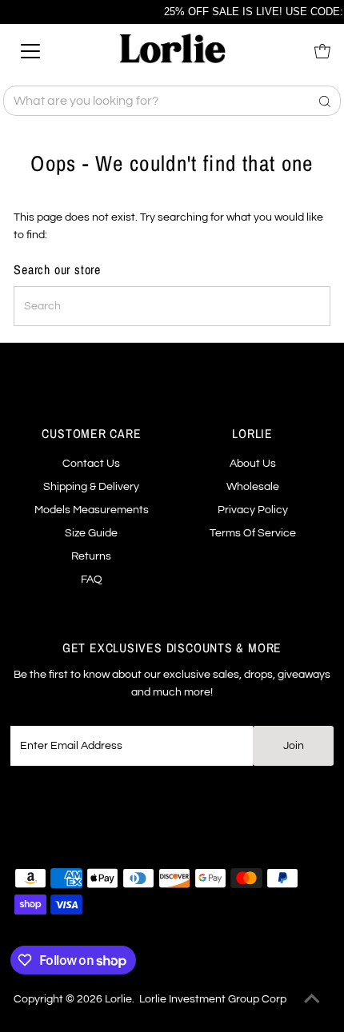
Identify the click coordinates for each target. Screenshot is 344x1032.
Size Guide (91, 533)
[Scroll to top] (312, 1000)
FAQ (91, 579)
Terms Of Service (253, 533)
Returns (91, 556)
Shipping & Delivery (91, 486)
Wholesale (252, 486)
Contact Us (91, 463)
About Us (253, 463)
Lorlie (118, 999)
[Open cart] (322, 51)
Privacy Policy (253, 510)
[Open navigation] (48, 51)
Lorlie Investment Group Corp (212, 999)
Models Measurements (91, 510)
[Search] (325, 101)
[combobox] (171, 101)
